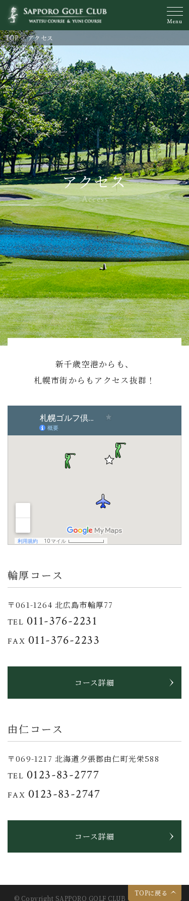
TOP (12, 37)
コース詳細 (94, 682)
